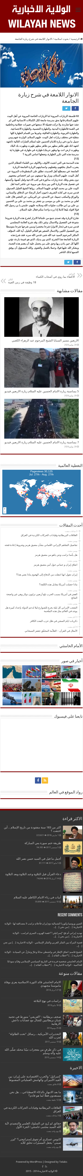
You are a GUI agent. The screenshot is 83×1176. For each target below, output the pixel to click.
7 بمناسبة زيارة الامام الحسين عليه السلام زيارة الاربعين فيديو (42, 442)
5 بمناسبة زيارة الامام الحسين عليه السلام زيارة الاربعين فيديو (42, 391)
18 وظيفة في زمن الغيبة (22, 281)
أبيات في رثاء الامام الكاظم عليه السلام (37, 897)
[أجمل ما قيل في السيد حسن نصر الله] (72, 863)
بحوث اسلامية (61, 38)
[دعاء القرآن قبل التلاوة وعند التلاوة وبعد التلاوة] (72, 882)
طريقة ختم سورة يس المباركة (43, 843)
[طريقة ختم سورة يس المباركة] (72, 847)
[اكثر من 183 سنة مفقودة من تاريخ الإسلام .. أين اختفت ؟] (72, 832)
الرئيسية (75, 38)
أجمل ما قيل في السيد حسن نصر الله (38, 858)
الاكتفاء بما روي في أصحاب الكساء (55, 275)
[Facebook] (38, 780)
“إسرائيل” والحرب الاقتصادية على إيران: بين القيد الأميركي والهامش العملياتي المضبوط (34, 1078)
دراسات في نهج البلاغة (47, 1001)
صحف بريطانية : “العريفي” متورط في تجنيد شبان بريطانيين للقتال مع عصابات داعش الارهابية (34, 1020)
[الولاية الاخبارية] (41, 9)
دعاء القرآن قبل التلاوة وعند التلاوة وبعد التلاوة (33, 874)
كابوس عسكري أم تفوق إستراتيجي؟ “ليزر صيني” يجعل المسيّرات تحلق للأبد (35, 1141)
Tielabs (63, 1161)
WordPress (36, 1161)
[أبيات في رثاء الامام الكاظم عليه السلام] (72, 902)
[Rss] (45, 780)
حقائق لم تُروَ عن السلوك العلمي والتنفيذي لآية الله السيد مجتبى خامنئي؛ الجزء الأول (33, 1125)
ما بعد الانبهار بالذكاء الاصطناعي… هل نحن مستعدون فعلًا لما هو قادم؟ (35, 1093)
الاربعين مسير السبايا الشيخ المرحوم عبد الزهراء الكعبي (45, 340)
